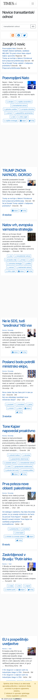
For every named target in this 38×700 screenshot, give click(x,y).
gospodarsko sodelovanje (23, 466)
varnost (9, 113)
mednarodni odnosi (24, 267)
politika (28, 263)
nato (13, 117)
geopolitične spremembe (24, 113)
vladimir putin (10, 589)
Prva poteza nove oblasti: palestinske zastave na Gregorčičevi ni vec (16, 490)
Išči (33, 26)
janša (30, 404)
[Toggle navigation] (33, 4)
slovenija (27, 455)
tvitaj (32, 120)
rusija (11, 586)
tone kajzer (20, 533)
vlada (20, 408)
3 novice (6, 416)
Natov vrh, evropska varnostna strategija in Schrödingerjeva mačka (17, 231)
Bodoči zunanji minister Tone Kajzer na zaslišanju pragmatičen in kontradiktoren (17, 521)
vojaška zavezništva (24, 102)
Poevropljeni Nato (9, 48)
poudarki (10, 404)
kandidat (26, 529)
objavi (24, 120)
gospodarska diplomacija (19, 459)
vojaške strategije (11, 120)
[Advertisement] (19, 146)
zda (10, 256)
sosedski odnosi (10, 463)
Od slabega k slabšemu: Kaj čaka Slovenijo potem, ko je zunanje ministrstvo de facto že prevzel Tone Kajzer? (18, 514)
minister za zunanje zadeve (15, 536)
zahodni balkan (14, 455)
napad (27, 586)
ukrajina (10, 102)
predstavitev (14, 529)
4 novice (6, 214)
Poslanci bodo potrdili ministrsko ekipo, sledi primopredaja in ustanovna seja (18, 368)
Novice (4, 330)
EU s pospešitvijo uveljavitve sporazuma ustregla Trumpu (17, 646)
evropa (23, 260)
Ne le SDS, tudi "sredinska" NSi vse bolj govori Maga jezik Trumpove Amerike (18, 327)
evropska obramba (27, 109)
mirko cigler (23, 117)
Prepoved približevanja (11, 68)
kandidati (21, 404)
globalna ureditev (11, 109)
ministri (11, 408)
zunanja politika (27, 470)
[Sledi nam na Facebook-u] (18, 35)
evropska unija (11, 260)
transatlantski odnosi (20, 105)
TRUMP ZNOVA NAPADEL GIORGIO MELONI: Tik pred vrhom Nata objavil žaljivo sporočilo (16, 53)
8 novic (6, 544)
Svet (10, 564)
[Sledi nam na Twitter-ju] (24, 35)
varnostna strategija (15, 263)
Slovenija (10, 330)
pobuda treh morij (12, 470)
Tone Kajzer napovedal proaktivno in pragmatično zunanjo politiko (18, 433)
